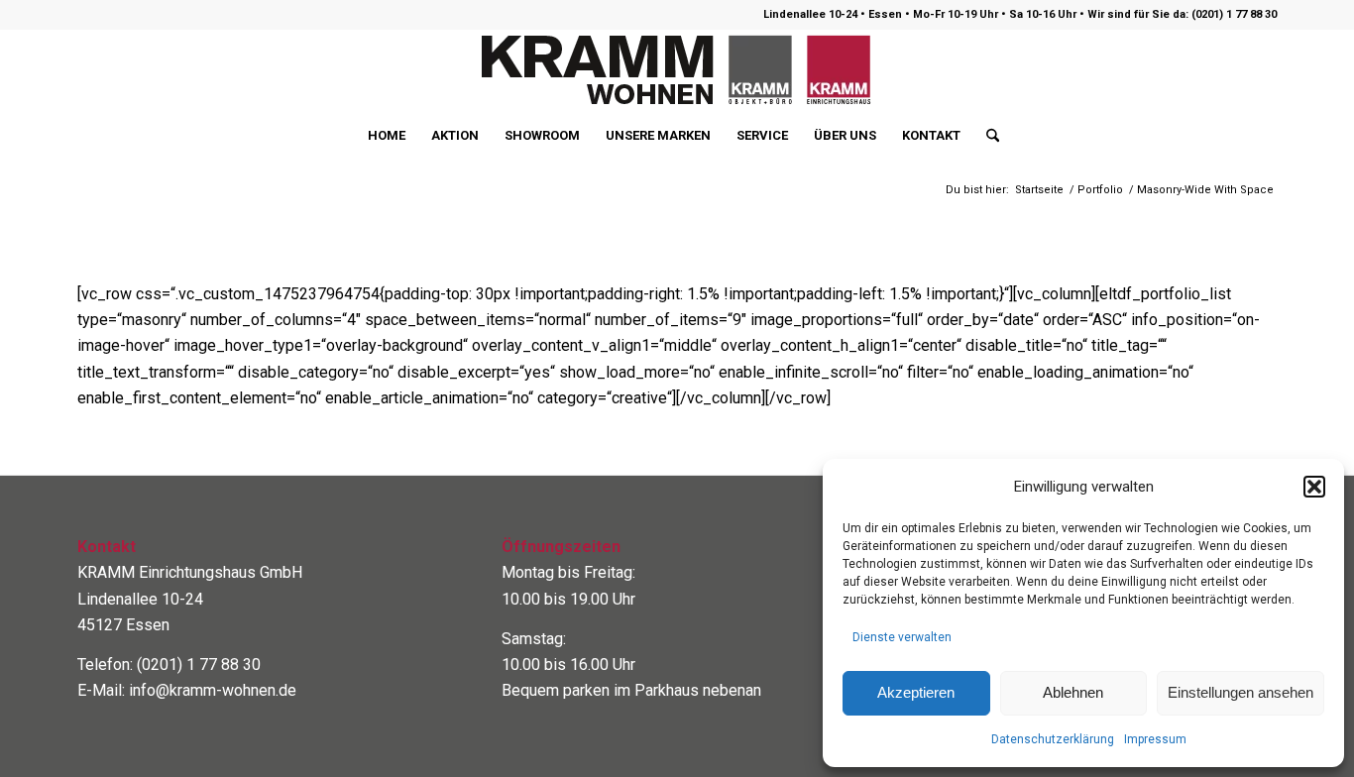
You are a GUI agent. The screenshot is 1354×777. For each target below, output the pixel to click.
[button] (1314, 487)
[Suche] (986, 136)
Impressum (1155, 739)
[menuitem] (386, 136)
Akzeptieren (916, 692)
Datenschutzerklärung (1052, 739)
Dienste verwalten (902, 637)
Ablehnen (1073, 692)
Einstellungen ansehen (1240, 692)
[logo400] (677, 70)
